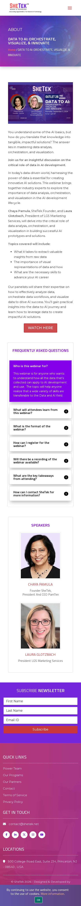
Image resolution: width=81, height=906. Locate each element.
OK (38, 899)
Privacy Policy (13, 802)
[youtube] (41, 834)
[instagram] (32, 834)
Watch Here (40, 328)
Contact (9, 788)
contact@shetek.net (23, 824)
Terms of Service (15, 795)
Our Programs (13, 775)
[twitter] (24, 834)
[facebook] (6, 834)
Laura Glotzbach (40, 654)
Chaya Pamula (40, 584)
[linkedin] (15, 834)
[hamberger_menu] (77, 877)
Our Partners (12, 782)
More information (52, 893)
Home (12, 49)
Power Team (12, 768)
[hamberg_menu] (70, 10)
